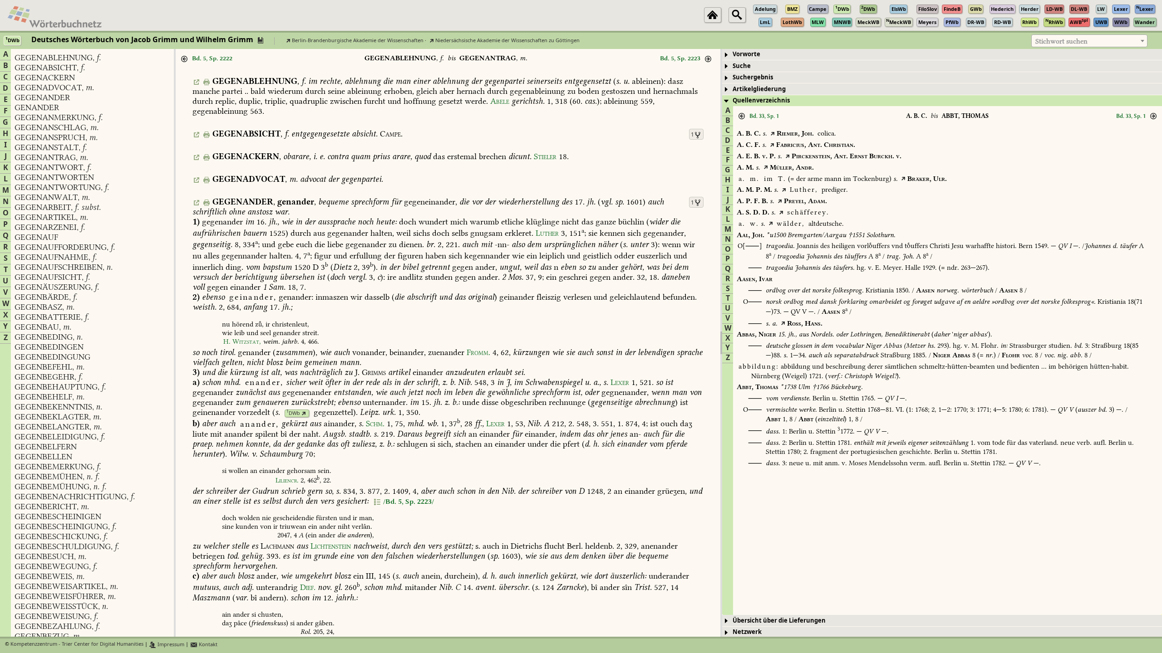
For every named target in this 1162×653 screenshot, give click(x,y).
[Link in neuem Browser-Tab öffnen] (304, 413)
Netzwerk (747, 632)
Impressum (170, 644)
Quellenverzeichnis (761, 100)
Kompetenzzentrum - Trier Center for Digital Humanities (76, 644)
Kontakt (207, 644)
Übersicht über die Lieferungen (779, 620)
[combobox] (1089, 40)
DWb (293, 413)
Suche (742, 66)
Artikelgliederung (759, 89)
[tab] (942, 54)
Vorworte (746, 54)
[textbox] (1089, 41)
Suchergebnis (753, 77)
